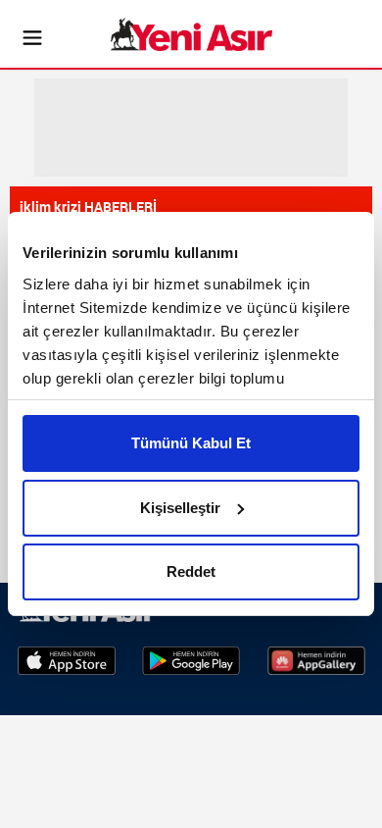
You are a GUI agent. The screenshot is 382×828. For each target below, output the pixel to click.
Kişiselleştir (180, 507)
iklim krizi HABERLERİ (88, 206)
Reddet (191, 571)
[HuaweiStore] (316, 659)
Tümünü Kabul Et (191, 443)
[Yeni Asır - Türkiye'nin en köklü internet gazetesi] (191, 34)
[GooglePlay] (191, 659)
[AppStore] (67, 659)
